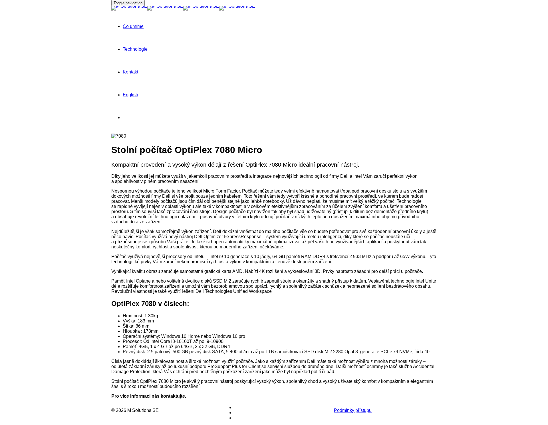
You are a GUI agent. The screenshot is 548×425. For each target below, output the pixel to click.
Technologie (135, 49)
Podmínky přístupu (353, 410)
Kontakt (130, 72)
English (130, 94)
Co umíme (133, 26)
